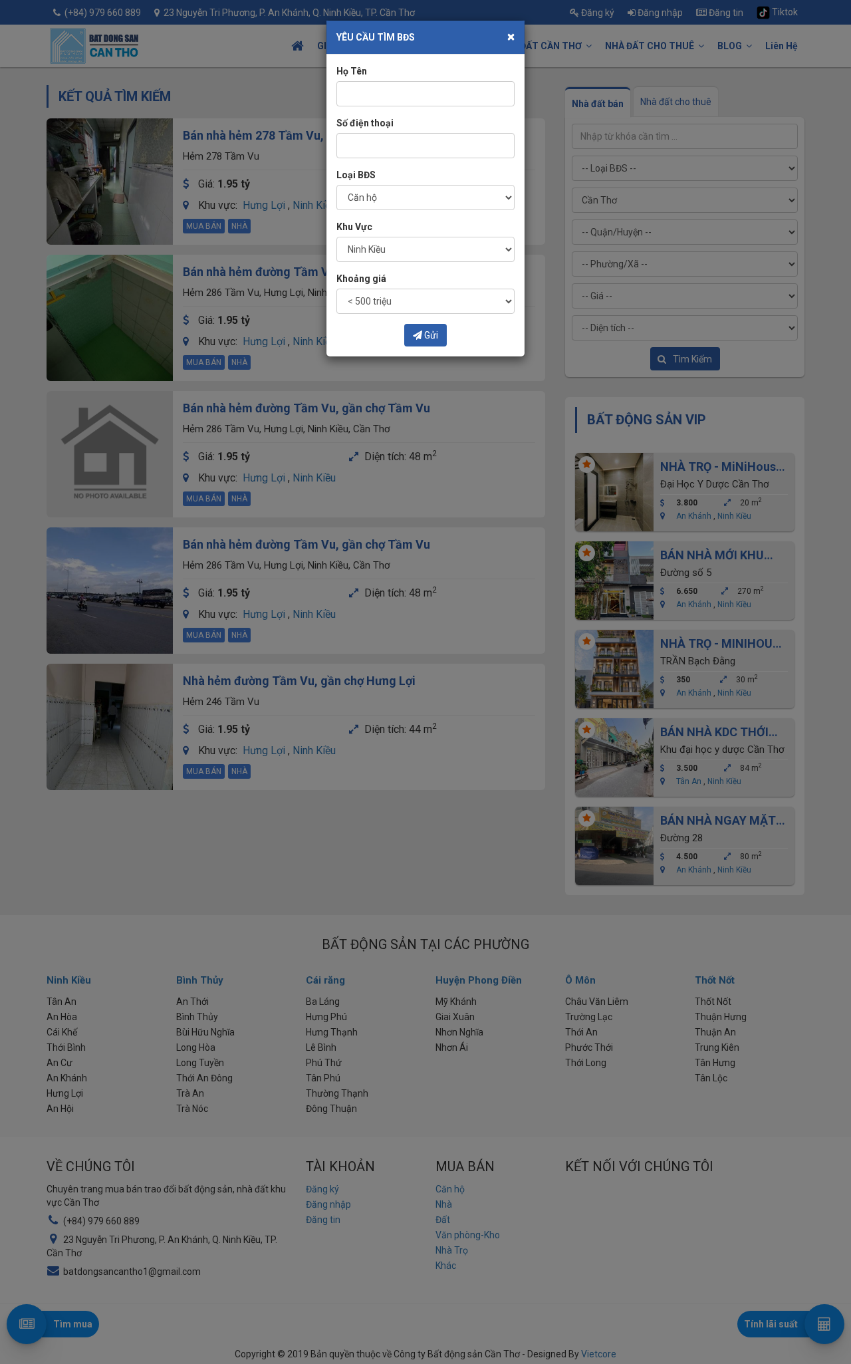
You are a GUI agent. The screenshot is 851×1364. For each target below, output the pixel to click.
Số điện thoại (365, 123)
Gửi (430, 335)
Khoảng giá (361, 278)
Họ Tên (351, 71)
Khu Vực (354, 226)
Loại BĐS (356, 175)
